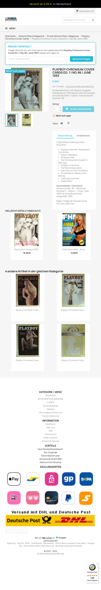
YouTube (13, 531)
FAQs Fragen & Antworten (50, 412)
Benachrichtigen (81, 59)
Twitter (8, 531)
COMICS (50, 402)
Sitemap (50, 409)
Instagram (25, 531)
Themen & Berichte (50, 416)
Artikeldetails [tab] (83, 135)
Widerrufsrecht (51, 437)
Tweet (61, 123)
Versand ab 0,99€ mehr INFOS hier (80, 86)
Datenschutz (50, 434)
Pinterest (68, 123)
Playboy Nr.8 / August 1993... (27, 249)
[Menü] (96, 564)
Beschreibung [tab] (65, 135)
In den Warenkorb (78, 109)
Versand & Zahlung (50, 441)
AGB (50, 431)
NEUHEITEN (50, 395)
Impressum (50, 424)
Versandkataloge (50, 405)
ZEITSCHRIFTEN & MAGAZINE (50, 399)
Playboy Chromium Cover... (28, 310)
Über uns (50, 427)
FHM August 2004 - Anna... (74, 249)
